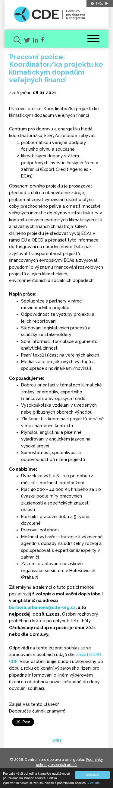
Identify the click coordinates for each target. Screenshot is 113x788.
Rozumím (92, 775)
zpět (56, 740)
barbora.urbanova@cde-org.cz (42, 607)
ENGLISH (101, 3)
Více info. (94, 782)
